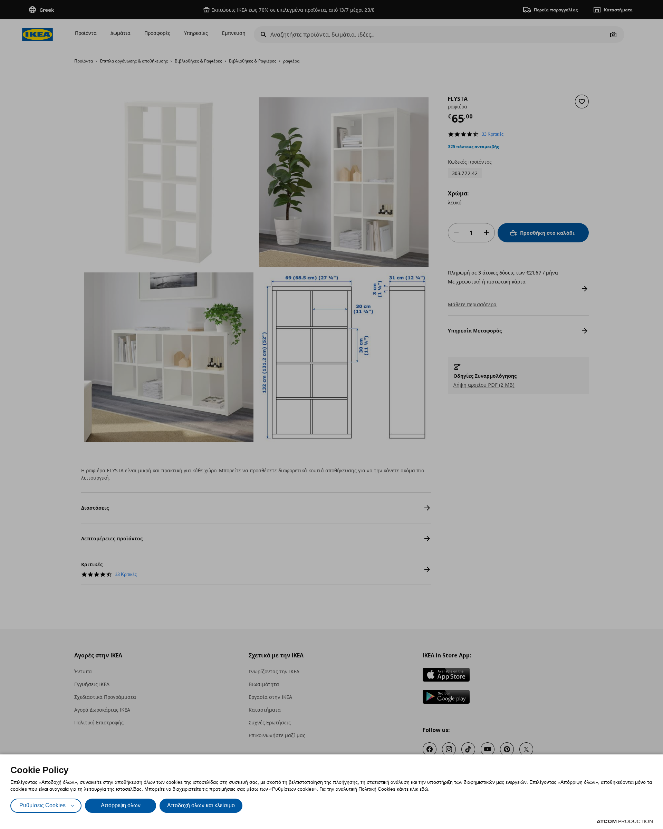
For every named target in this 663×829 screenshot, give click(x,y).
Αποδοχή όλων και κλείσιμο (201, 805)
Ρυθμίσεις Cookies (42, 805)
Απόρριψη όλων (121, 805)
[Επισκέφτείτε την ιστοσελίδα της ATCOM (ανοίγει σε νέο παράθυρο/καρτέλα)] (625, 821)
